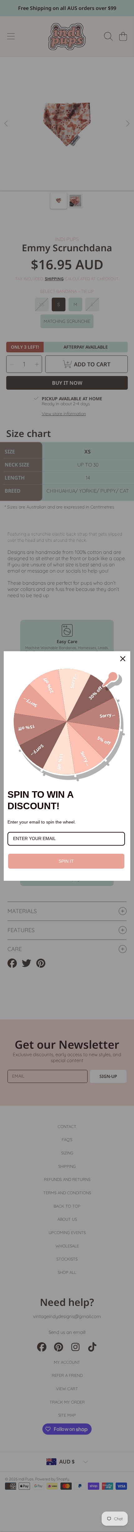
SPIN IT (66, 861)
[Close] (122, 658)
